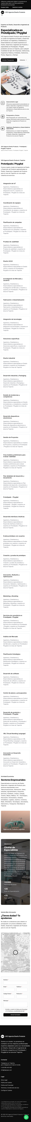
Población (19, 993)
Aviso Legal (4, 1080)
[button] (15, 952)
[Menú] (2, 15)
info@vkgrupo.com (6, 1070)
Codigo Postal (7, 993)
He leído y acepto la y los (16, 1010)
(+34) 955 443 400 (6, 1067)
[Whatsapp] (26, 1117)
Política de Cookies (6, 1082)
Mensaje (6, 1000)
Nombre (6, 979)
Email (5, 986)
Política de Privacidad (21, 1009)
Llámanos (22, 60)
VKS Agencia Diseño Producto (15, 12)
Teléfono (19, 986)
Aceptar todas (5, 7)
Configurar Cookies (6, 1090)
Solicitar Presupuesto (8, 60)
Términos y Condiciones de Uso (16, 1011)
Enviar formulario (15, 1014)
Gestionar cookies (17, 7)
